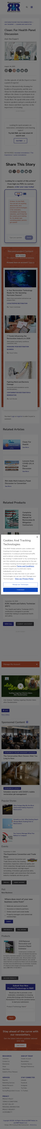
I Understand (20, 590)
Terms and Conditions (25, 566)
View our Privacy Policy (24, 579)
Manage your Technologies (20, 584)
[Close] (37, 537)
